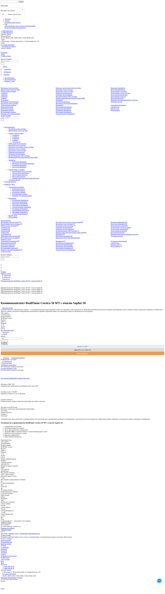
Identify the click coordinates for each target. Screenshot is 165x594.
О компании (5, 547)
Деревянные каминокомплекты (29, 533)
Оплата (7, 21)
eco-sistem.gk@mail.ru (8, 45)
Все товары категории (22, 378)
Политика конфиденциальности (15, 28)
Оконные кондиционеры (64, 93)
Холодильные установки (119, 91)
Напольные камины (7, 110)
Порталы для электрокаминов (10, 114)
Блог (2, 561)
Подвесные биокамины (20, 214)
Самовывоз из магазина (8, 365)
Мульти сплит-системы (8, 91)
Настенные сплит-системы (9, 88)
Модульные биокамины (20, 212)
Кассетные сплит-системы (9, 103)
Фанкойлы (59, 100)
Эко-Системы (5, 559)
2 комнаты (4, 93)
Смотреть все (115, 107)
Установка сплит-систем (12, 22)
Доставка (8, 19)
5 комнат (3, 98)
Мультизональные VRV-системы (66, 96)
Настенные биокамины (63, 108)
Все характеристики (7, 330)
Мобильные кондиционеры (10, 102)
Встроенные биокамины (64, 107)
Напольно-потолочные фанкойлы (67, 103)
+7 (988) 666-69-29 (7, 32)
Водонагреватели (10, 79)
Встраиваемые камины (8, 112)
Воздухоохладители (117, 98)
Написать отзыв (6, 523)
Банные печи (115, 108)
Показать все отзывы (7, 528)
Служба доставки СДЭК (9, 368)
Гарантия (4, 551)
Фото (2, 563)
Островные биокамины (118, 105)
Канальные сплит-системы (64, 91)
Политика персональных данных (11, 577)
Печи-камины (115, 110)
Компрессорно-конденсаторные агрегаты (124, 100)
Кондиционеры (10, 78)
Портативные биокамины (20, 210)
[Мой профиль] (2, 262)
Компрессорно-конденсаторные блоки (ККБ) (70, 98)
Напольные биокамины (63, 110)
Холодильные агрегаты (118, 96)
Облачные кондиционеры (64, 95)
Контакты (4, 549)
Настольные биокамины (64, 112)
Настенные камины (7, 108)
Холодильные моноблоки (119, 95)
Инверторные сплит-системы (10, 90)
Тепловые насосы (116, 102)
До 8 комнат (5, 100)
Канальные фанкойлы (118, 88)
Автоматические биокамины (65, 114)
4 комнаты (4, 96)
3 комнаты (4, 95)
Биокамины (59, 105)
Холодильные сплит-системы (120, 93)
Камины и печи (10, 81)
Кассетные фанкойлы (118, 90)
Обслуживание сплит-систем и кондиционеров (20, 26)
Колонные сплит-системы (64, 90)
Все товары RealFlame (8, 378)
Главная (3, 272)
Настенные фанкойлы (63, 102)
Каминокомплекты (7, 107)
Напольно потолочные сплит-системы (68, 88)
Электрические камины (8, 105)
